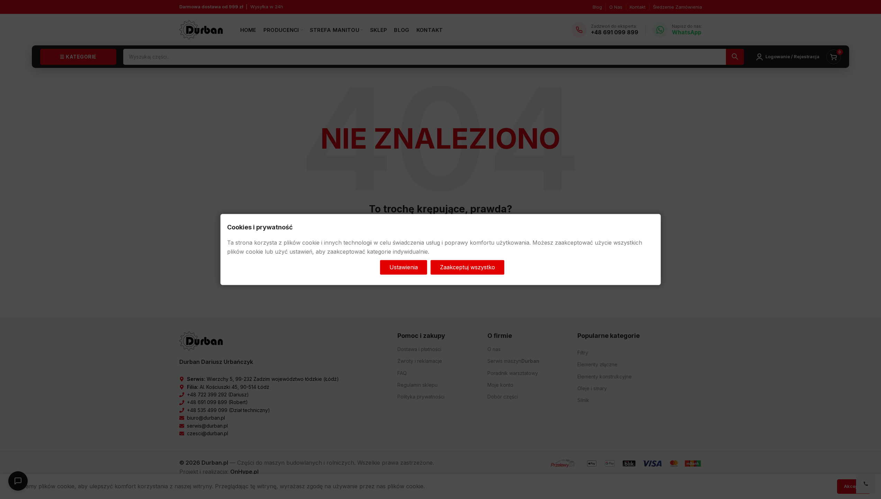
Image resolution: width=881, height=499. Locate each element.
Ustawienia (403, 267)
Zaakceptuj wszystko (467, 267)
